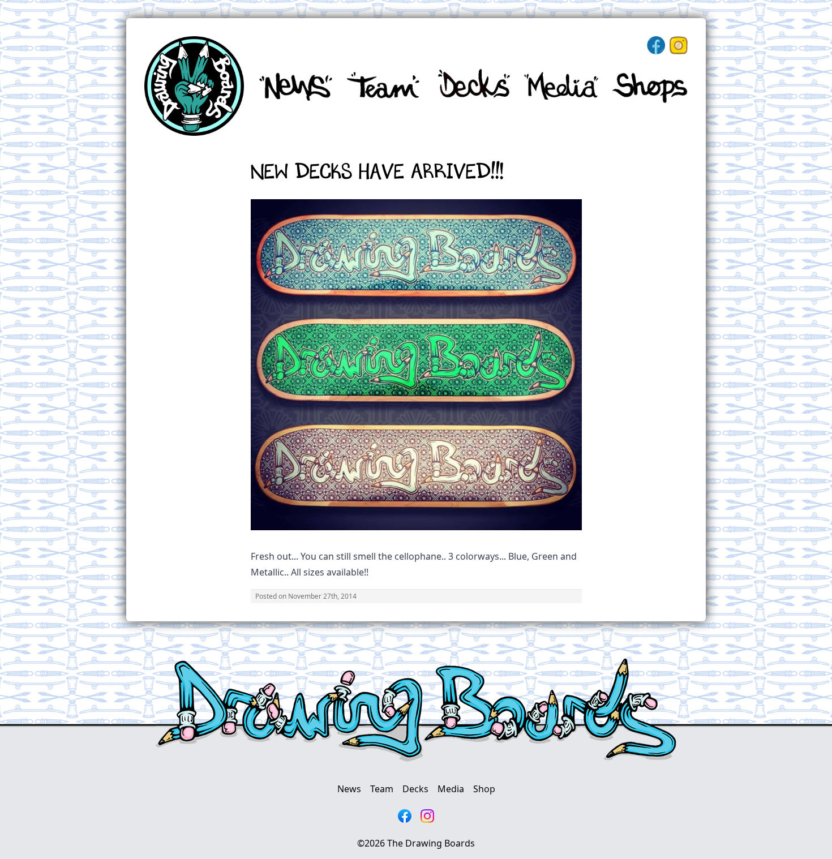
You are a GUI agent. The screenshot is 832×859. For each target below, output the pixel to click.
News (349, 789)
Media (451, 789)
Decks (415, 789)
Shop (484, 789)
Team (381, 789)
